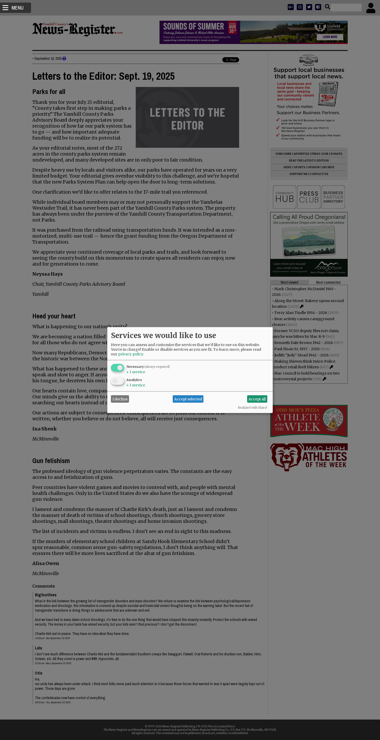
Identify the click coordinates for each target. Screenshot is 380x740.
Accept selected (188, 399)
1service (135, 372)
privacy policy (130, 354)
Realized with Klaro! (252, 407)
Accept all (257, 399)
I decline (120, 399)
